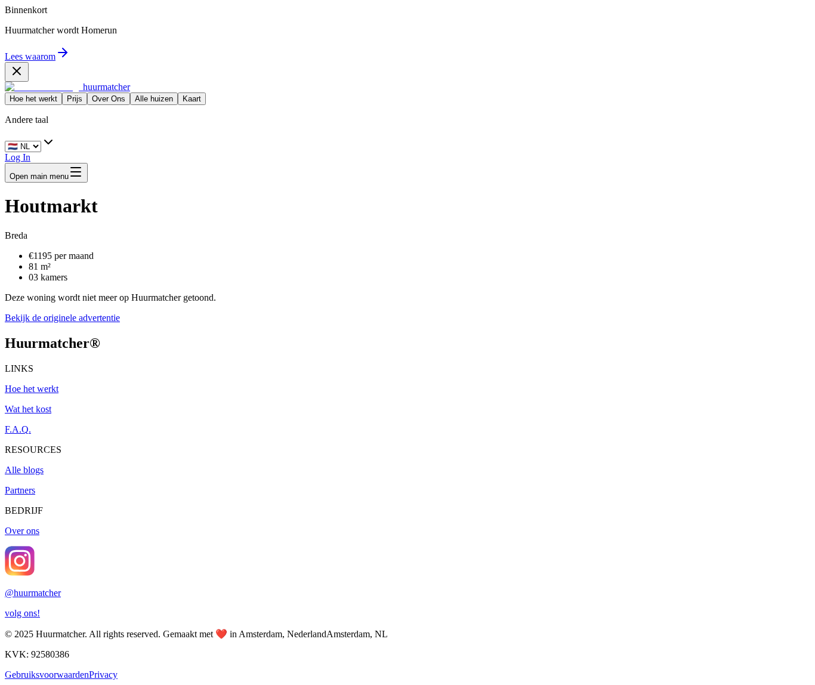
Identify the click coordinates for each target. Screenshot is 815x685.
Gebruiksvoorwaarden (47, 674)
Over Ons (108, 98)
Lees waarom (30, 56)
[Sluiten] (17, 72)
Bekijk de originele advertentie (62, 318)
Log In (17, 157)
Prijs (74, 98)
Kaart (192, 98)
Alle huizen (154, 98)
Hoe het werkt (33, 98)
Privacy (103, 674)
